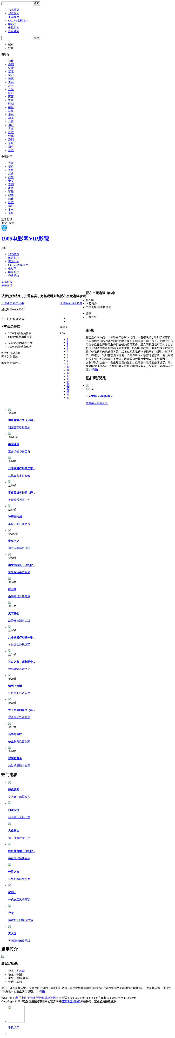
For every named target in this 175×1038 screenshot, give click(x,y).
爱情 (11, 67)
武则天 (12, 892)
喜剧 (11, 64)
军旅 (11, 191)
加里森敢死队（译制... (21, 420)
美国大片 (13, 17)
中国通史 (13, 444)
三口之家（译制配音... (21, 661)
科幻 (11, 92)
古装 (11, 162)
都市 (11, 166)
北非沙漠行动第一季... (21, 637)
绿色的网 (13, 789)
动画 (11, 118)
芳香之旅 (13, 871)
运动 (11, 103)
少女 (11, 912)
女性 (11, 89)
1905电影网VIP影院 (25, 239)
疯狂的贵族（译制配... (21, 851)
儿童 (11, 121)
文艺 (11, 75)
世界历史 (13, 540)
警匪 (11, 100)
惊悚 (11, 78)
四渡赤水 (13, 810)
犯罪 (11, 195)
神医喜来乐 (15, 516)
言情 (11, 170)
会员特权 (13, 31)
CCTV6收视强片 (18, 20)
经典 (11, 135)
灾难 (11, 128)
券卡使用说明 (35, 997)
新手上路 (21, 997)
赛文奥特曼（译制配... (21, 565)
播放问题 (49, 997)
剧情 (11, 132)
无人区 (12, 933)
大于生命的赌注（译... (21, 710)
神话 (11, 107)
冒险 (11, 71)
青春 (11, 82)
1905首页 (13, 9)
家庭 (11, 96)
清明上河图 (15, 685)
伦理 (11, 150)
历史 (11, 146)
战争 (11, 85)
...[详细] (93, 369)
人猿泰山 (13, 830)
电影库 (12, 24)
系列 (11, 139)
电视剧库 (13, 27)
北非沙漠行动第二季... (21, 468)
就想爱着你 (15, 758)
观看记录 (6, 219)
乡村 (11, 114)
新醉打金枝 (15, 734)
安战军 (20, 970)
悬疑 (11, 143)
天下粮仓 (13, 613)
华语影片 (13, 13)
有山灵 (12, 589)
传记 (11, 125)
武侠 (11, 110)
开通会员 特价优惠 (12, 303)
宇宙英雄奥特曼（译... (21, 492)
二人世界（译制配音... (99, 396)
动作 (11, 60)
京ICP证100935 (71, 1001)
